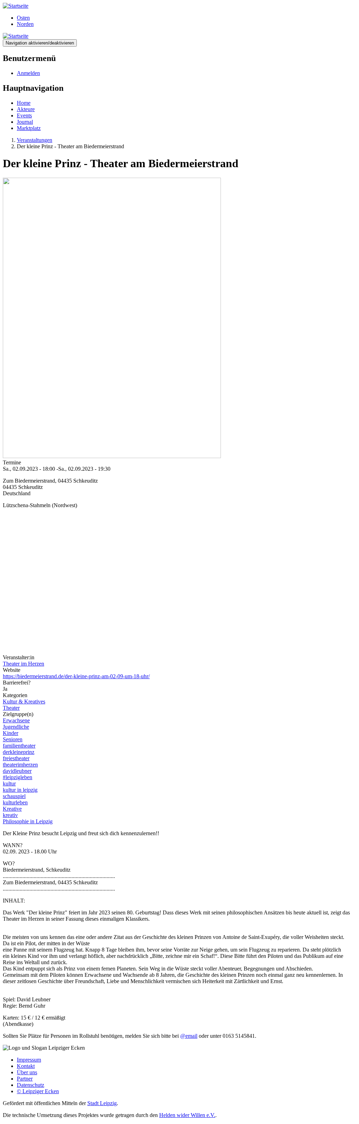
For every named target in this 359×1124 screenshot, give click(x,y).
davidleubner (17, 771)
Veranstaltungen (34, 140)
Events (24, 115)
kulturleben (15, 802)
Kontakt (26, 1066)
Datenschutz (30, 1085)
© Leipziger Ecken (38, 1091)
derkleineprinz (18, 752)
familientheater (19, 746)
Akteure (26, 109)
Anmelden (28, 73)
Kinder (10, 733)
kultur (9, 783)
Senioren (12, 739)
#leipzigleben (17, 777)
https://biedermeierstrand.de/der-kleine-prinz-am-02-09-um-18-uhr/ (76, 676)
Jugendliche (16, 727)
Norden (25, 24)
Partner (25, 1079)
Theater (11, 708)
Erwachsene (16, 720)
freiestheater (16, 758)
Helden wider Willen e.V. (187, 1115)
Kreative (12, 809)
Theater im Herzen (23, 664)
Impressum (29, 1060)
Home (24, 103)
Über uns (27, 1072)
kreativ (10, 815)
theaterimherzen (20, 765)
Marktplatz (29, 128)
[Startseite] (15, 6)
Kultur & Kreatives (24, 701)
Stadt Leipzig (102, 1103)
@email (188, 1036)
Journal (25, 122)
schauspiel (14, 796)
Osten (23, 18)
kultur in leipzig (20, 790)
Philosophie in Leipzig (28, 821)
